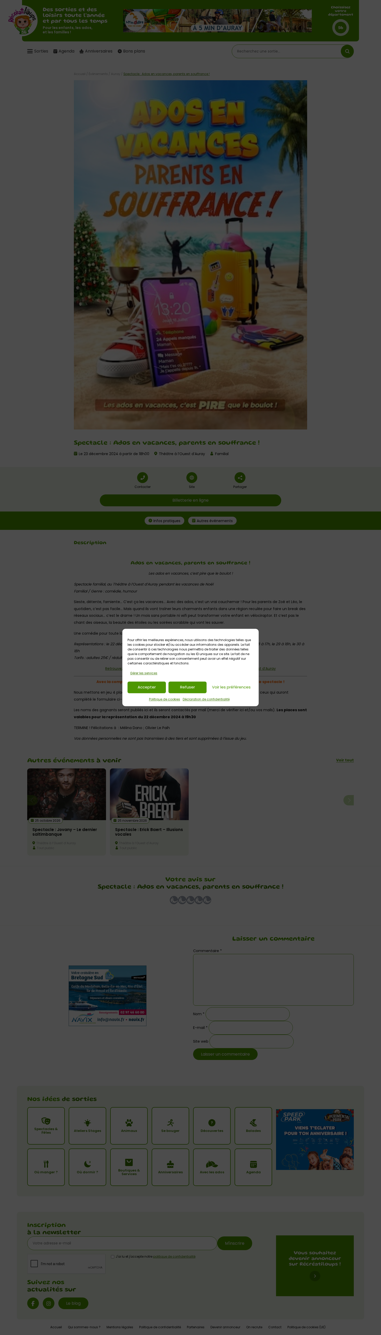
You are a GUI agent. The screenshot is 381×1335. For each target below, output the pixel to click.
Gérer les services (143, 673)
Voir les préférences (231, 687)
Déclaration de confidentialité (206, 699)
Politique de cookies (164, 699)
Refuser (187, 687)
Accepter (147, 687)
